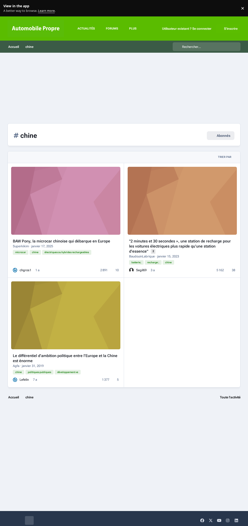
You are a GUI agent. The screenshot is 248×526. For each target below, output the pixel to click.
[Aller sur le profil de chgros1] (15, 270)
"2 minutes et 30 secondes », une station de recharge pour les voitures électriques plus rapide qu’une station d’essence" (180, 246)
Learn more (9, 8)
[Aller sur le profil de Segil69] (131, 270)
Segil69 (141, 270)
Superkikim (21, 246)
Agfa (16, 366)
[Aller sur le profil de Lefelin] (15, 380)
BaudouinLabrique (142, 256)
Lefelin (24, 379)
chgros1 (25, 270)
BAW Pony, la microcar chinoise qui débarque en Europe (61, 241)
